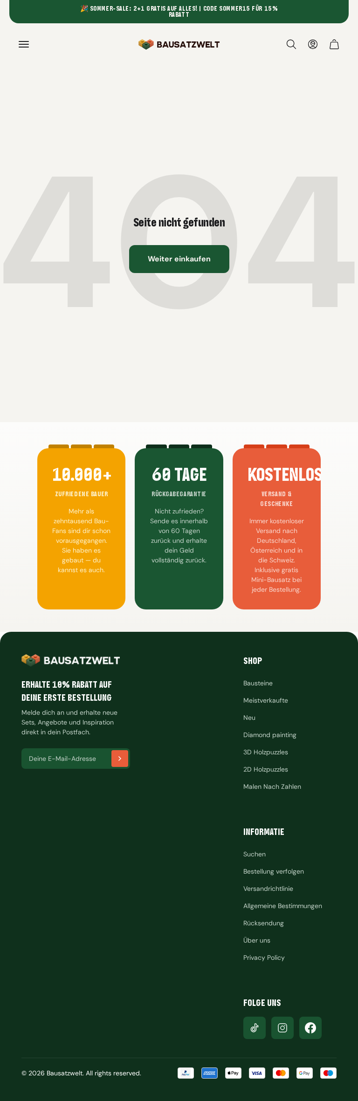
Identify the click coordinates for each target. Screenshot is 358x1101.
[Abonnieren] (119, 758)
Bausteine (258, 683)
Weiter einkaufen (179, 259)
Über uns (256, 940)
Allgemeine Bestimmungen (282, 906)
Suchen (254, 854)
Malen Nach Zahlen (272, 786)
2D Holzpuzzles (265, 769)
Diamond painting (269, 735)
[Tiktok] (254, 1028)
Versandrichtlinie (268, 888)
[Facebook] (310, 1028)
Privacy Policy (264, 957)
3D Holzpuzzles (265, 752)
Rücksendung (263, 923)
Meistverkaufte (265, 700)
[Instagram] (282, 1028)
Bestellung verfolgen (273, 871)
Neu (249, 717)
